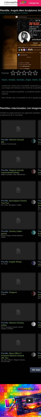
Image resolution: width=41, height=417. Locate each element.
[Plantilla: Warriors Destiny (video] (18, 312)
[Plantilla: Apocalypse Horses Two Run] (18, 190)
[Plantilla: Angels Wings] (18, 251)
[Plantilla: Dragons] (18, 282)
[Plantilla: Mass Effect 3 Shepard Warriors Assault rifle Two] (18, 343)
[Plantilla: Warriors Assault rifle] (18, 129)
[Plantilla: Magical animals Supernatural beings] (18, 159)
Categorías (34, 3)
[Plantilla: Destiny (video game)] (18, 221)
